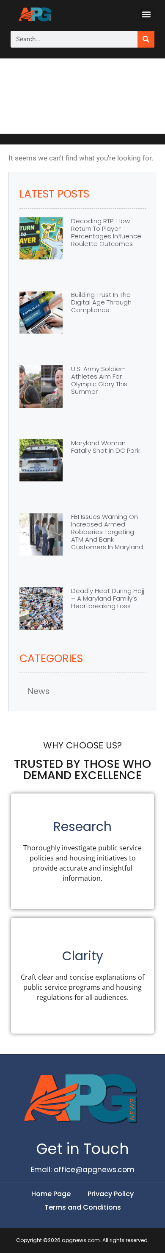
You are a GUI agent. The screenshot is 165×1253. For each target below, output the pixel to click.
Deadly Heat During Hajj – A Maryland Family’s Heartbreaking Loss (107, 598)
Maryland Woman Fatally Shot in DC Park (105, 446)
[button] (146, 14)
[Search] (146, 39)
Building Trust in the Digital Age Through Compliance (101, 302)
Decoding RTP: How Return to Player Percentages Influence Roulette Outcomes (106, 232)
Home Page (51, 1194)
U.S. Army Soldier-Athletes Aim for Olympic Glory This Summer (99, 380)
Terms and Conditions (82, 1207)
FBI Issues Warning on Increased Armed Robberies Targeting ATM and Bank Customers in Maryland (107, 531)
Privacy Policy (111, 1194)
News (39, 691)
